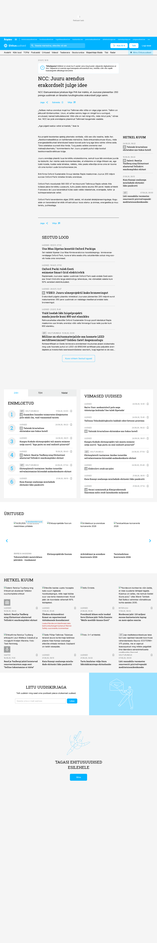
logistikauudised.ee (63, 39)
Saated (7, 655)
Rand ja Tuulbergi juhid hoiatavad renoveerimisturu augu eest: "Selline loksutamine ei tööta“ (21, 664)
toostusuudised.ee (46, 39)
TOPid (26, 52)
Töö (106, 52)
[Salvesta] (71, 411)
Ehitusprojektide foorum (59, 554)
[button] (40, 701)
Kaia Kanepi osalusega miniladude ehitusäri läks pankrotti (134, 182)
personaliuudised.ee (92, 39)
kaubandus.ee (77, 39)
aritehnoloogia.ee (109, 39)
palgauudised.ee (139, 39)
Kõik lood (17, 52)
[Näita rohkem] (148, 39)
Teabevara (65, 52)
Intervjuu (123, 608)
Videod (55, 52)
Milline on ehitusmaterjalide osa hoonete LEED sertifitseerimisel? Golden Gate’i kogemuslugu (73, 338)
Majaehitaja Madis (94, 52)
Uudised (45, 245)
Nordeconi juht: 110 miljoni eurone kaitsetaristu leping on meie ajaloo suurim (132, 617)
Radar (113, 52)
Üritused (46, 52)
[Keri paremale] (150, 540)
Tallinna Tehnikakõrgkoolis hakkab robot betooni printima (114, 420)
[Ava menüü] (16, 39)
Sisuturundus (78, 52)
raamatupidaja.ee (124, 39)
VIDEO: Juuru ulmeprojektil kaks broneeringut (77, 292)
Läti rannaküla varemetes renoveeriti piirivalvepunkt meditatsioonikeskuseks (137, 199)
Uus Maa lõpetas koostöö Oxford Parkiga (69, 248)
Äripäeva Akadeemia (23, 554)
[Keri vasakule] (7, 540)
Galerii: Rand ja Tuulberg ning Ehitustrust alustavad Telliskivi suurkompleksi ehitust (20, 617)
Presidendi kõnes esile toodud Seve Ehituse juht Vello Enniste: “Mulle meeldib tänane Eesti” (96, 617)
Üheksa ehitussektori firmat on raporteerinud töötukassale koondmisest (55, 617)
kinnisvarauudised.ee (29, 39)
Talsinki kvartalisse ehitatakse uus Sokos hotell (112, 431)
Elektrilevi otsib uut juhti (101, 468)
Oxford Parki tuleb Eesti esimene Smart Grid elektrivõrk (63, 270)
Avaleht (7, 52)
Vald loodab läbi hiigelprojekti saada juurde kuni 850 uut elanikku (65, 314)
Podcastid (35, 52)
